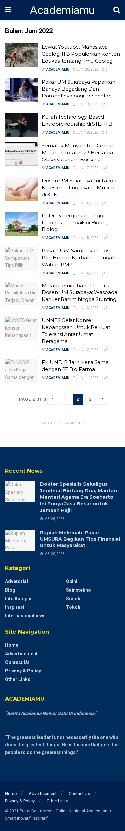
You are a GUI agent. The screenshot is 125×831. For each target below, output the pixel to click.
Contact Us (17, 662)
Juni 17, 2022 (87, 168)
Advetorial (16, 581)
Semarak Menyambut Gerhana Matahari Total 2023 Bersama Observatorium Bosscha (80, 152)
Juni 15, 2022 (87, 238)
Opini (71, 581)
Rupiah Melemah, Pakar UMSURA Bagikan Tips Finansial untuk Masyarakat (80, 539)
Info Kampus (19, 598)
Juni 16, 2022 (87, 203)
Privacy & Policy (23, 670)
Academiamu (62, 10)
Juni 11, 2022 (87, 378)
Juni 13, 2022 (87, 308)
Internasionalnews (25, 615)
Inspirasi (14, 607)
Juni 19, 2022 (87, 104)
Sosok (73, 598)
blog (10, 590)
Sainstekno (78, 590)
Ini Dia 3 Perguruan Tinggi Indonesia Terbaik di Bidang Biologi (75, 222)
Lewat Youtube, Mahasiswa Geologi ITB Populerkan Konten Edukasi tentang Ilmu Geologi (81, 54)
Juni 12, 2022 (87, 350)
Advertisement (21, 653)
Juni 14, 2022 (87, 273)
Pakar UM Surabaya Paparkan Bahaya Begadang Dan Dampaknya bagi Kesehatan (78, 89)
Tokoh (73, 607)
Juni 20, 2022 (87, 69)
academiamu (57, 69)
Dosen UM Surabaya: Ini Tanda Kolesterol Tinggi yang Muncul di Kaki (79, 187)
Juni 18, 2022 (87, 132)
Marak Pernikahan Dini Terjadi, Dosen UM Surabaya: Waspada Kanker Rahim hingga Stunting (79, 292)
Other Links (17, 679)
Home (11, 645)
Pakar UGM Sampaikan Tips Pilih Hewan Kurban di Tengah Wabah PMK (78, 257)
